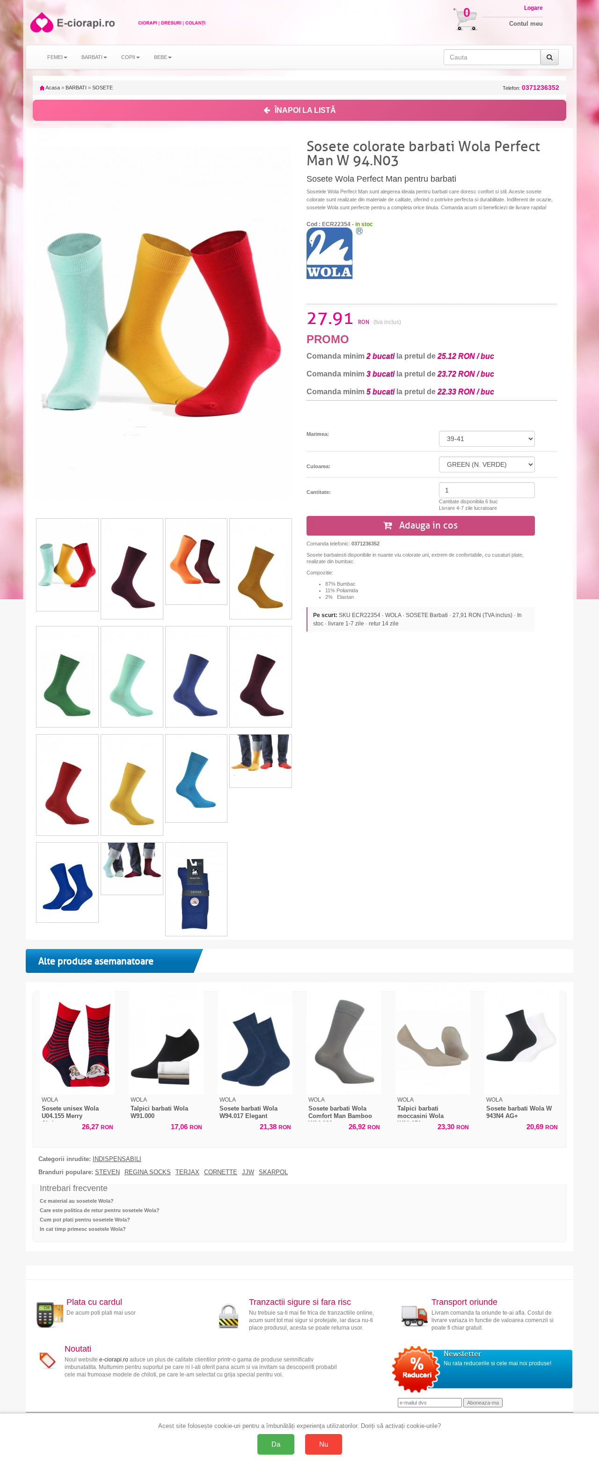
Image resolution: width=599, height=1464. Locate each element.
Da (275, 1444)
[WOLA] (335, 253)
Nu (323, 1444)
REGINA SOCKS (147, 1172)
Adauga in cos (427, 525)
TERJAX (187, 1172)
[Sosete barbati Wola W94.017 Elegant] (255, 1038)
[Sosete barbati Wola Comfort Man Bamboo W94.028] (344, 1038)
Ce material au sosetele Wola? (77, 1201)
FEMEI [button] (55, 57)
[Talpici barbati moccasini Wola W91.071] (432, 1038)
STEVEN (107, 1172)
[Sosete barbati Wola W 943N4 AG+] (521, 1038)
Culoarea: (318, 466)
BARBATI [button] (91, 57)
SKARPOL (273, 1172)
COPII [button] (128, 57)
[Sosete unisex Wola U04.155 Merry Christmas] (77, 1038)
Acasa (52, 87)
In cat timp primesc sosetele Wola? (83, 1229)
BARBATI (76, 87)
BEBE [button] (160, 57)
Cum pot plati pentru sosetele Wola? (85, 1219)
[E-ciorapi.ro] (41, 22)
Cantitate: (319, 492)
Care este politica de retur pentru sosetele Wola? (100, 1210)
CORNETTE (220, 1172)
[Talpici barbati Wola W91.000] (166, 1038)
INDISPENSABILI (117, 1159)
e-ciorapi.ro (113, 1359)
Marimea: (318, 434)
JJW (248, 1172)
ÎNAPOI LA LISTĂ (305, 110)
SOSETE (102, 87)
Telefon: (531, 87)
